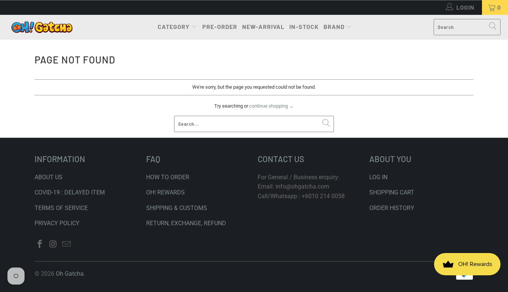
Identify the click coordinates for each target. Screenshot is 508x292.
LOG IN (378, 177)
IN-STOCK (304, 26)
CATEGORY (174, 26)
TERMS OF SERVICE (61, 207)
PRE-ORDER (219, 26)
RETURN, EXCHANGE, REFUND (186, 223)
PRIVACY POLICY (57, 223)
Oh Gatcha (70, 273)
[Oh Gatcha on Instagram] (53, 244)
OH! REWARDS (165, 192)
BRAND (334, 26)
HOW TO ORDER (167, 177)
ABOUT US (48, 177)
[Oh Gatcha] (41, 27)
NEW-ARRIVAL (263, 26)
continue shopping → (271, 106)
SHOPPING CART (391, 192)
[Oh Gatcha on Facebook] (40, 244)
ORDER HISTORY (391, 207)
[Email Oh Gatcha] (66, 244)
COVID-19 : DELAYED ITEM (70, 192)
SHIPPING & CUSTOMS (176, 207)
